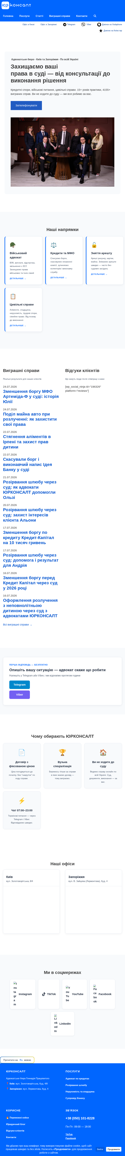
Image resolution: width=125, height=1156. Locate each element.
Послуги (24, 16)
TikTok (51, 994)
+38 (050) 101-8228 (80, 1118)
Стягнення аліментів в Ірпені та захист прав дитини (27, 441)
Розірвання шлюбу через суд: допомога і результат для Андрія (31, 560)
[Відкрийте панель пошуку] (95, 16)
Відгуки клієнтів (15, 1130)
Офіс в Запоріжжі (49, 24)
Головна (8, 16)
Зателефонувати (26, 105)
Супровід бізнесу (75, 1098)
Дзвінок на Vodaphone (112, 24)
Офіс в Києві (28, 24)
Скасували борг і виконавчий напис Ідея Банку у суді (27, 464)
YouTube (77, 994)
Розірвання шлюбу (76, 1085)
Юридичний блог (15, 1124)
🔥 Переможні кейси (17, 1117)
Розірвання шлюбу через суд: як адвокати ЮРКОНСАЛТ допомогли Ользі (29, 490)
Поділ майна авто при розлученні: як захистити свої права (30, 419)
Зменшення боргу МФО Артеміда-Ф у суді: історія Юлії (31, 396)
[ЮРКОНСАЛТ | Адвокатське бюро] (17, 5)
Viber (88, 24)
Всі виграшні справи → (17, 624)
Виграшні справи (59, 16)
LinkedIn (65, 1023)
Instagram (25, 994)
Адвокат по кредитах (77, 1078)
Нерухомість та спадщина (80, 1091)
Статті (39, 16)
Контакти (81, 16)
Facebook (105, 994)
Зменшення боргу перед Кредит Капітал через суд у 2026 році (30, 582)
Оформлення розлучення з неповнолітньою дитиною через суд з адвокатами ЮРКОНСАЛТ (30, 608)
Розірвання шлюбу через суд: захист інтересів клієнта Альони (29, 514)
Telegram (71, 24)
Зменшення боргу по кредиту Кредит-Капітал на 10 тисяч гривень (28, 537)
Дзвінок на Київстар (113, 30)
